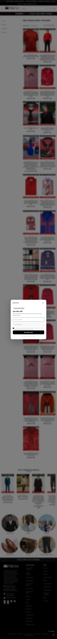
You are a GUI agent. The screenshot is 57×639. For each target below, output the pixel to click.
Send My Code (28, 332)
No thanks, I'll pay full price (28, 336)
